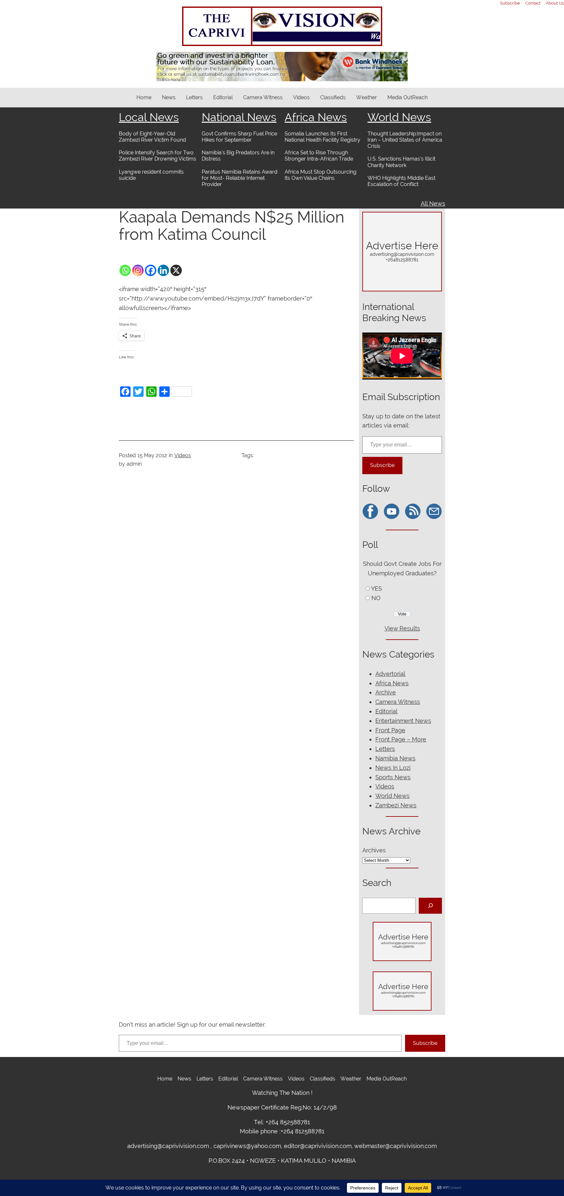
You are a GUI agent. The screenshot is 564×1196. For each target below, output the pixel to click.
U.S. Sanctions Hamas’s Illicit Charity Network (401, 162)
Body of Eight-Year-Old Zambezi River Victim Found (152, 137)
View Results (402, 628)
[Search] (430, 906)
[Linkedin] (163, 270)
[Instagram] (138, 270)
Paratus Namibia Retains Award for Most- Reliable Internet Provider (239, 178)
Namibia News (395, 758)
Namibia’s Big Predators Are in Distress (238, 155)
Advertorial (390, 673)
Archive (385, 692)
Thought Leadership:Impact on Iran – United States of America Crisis (405, 140)
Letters (385, 748)
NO (376, 598)
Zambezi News (395, 805)
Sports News (393, 777)
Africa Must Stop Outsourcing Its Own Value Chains (320, 175)
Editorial (386, 711)
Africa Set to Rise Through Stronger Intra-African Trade (319, 155)
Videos (182, 455)
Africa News (316, 117)
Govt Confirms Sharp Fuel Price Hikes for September (239, 137)
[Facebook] (150, 270)
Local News (149, 117)
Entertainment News (403, 720)
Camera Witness (397, 701)
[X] (176, 270)
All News (433, 203)
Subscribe (382, 465)
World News (399, 117)
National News (239, 117)
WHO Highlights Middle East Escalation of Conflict (401, 181)
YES (376, 588)
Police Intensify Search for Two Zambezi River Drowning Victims (157, 155)
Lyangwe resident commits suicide (151, 175)
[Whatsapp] (125, 270)
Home (143, 97)
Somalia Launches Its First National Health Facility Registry (322, 137)
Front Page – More (400, 739)
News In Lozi (393, 767)
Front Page (390, 730)
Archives (374, 850)
